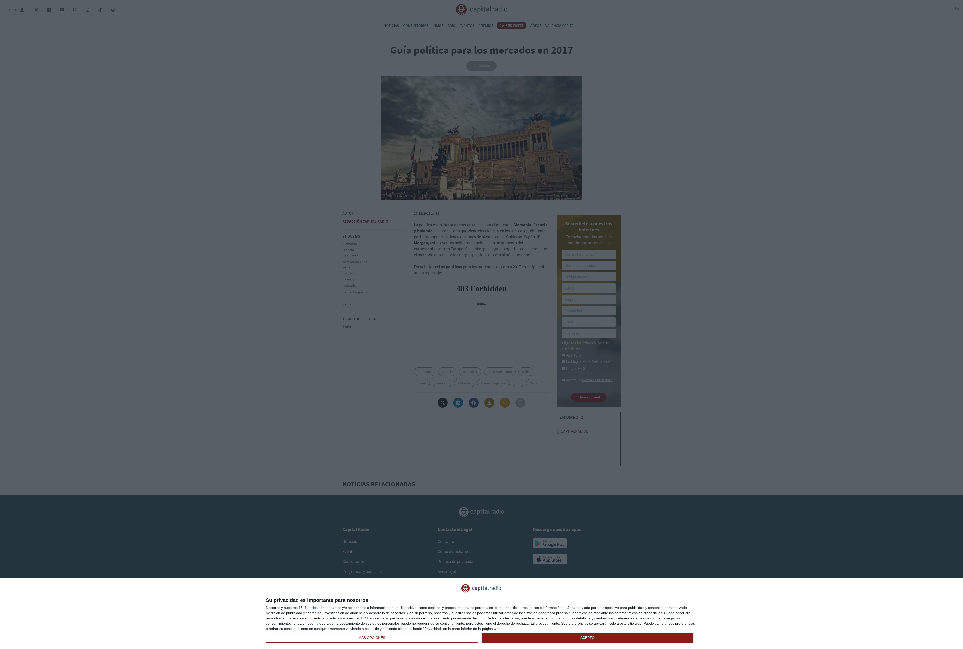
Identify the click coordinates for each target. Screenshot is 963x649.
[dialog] (481, 613)
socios (313, 607)
